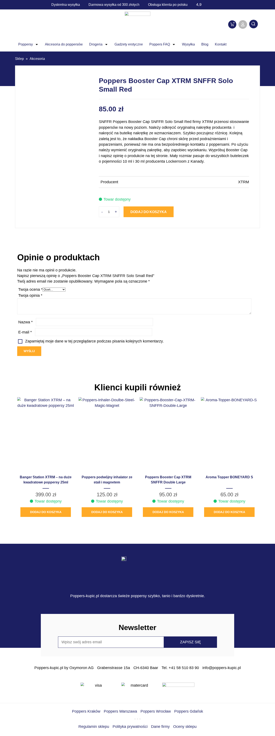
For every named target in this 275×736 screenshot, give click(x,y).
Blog (204, 44)
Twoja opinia (30, 295)
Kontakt (220, 44)
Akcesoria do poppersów (64, 44)
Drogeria (95, 44)
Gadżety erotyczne (129, 44)
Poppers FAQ (159, 44)
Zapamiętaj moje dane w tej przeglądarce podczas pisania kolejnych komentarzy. (94, 341)
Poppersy (25, 44)
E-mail (25, 332)
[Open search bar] (253, 24)
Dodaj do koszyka (148, 212)
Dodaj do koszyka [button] (45, 512)
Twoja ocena (30, 289)
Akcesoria (37, 59)
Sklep (19, 59)
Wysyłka (188, 44)
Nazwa (25, 322)
